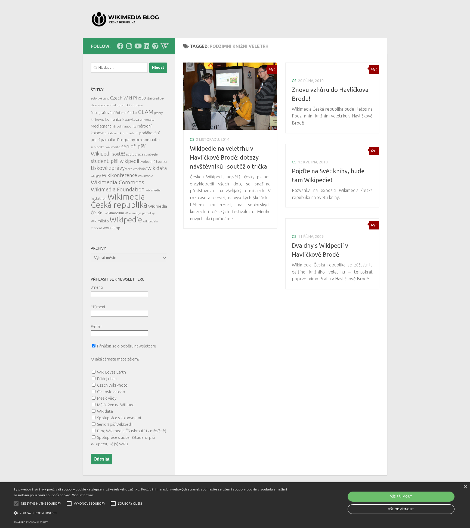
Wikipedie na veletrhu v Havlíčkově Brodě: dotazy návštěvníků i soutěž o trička (228, 157)
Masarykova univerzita (138, 119)
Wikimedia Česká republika (119, 200)
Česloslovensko (111, 391)
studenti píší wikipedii (115, 161)
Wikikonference (119, 175)
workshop (111, 228)
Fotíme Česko (126, 112)
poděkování (149, 133)
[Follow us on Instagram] (129, 46)
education (104, 105)
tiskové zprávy (108, 168)
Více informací (83, 495)
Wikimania (145, 176)
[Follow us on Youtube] (137, 46)
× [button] (465, 487)
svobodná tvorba (153, 161)
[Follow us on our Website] (155, 46)
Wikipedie (126, 220)
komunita (113, 119)
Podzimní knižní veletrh (122, 133)
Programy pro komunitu (138, 139)
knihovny (97, 119)
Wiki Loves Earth (111, 372)
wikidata (157, 168)
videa (128, 168)
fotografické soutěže (127, 105)
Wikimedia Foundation (118, 189)
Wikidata (105, 411)
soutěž (118, 153)
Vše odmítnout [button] (401, 509)
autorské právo (100, 98)
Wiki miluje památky (140, 213)
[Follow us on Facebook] (120, 46)
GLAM (145, 111)
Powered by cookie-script (31, 522)
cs (192, 139)
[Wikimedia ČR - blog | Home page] (126, 19)
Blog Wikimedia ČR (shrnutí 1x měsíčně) (131, 430)
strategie (151, 154)
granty (158, 112)
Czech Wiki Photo (128, 97)
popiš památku (103, 140)
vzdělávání (140, 168)
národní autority (124, 126)
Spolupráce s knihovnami (119, 417)
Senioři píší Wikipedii (114, 424)
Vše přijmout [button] (401, 496)
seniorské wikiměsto (105, 147)
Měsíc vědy (106, 398)
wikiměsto (100, 221)
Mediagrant (101, 126)
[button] (157, 513)
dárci (151, 98)
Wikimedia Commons (117, 182)
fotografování (103, 112)
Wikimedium (114, 213)
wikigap (96, 176)
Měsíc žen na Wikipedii (116, 404)
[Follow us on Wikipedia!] (163, 46)
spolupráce (135, 154)
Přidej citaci (107, 378)
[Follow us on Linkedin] (146, 46)
